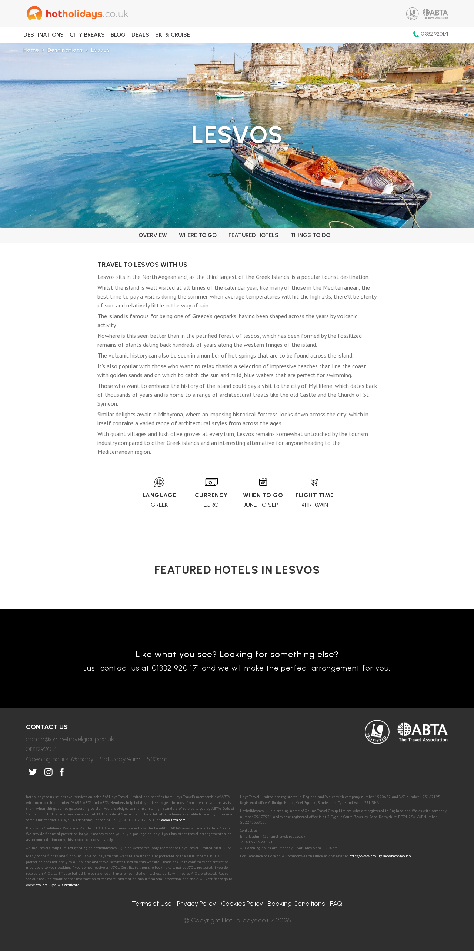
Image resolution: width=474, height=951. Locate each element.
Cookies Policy (242, 904)
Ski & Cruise (172, 34)
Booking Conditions (296, 904)
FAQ (336, 904)
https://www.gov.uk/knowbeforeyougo (380, 855)
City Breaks (87, 34)
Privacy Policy (196, 904)
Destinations (43, 34)
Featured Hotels (253, 235)
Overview (152, 235)
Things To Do (310, 235)
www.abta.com (173, 819)
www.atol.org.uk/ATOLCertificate (52, 884)
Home (31, 50)
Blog (118, 34)
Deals (140, 34)
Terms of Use (152, 904)
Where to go (198, 235)
